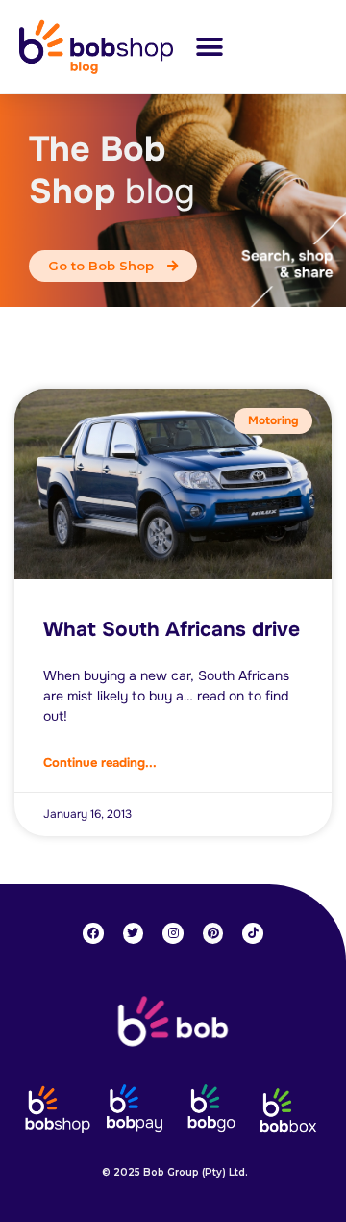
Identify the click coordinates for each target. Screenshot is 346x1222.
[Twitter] (133, 933)
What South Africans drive (171, 629)
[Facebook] (93, 933)
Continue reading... (100, 762)
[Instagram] (173, 933)
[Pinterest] (213, 933)
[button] (209, 46)
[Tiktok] (252, 933)
